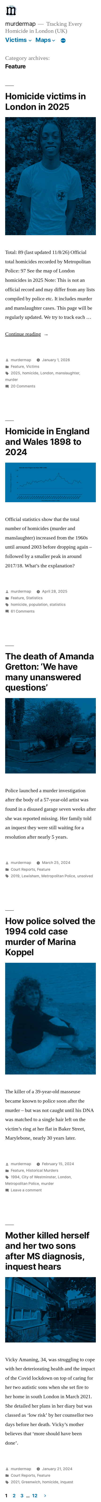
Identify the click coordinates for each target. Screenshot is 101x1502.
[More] (63, 41)
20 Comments (23, 386)
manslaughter (67, 373)
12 (34, 1495)
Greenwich (30, 1482)
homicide (30, 373)
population (38, 604)
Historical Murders (42, 1170)
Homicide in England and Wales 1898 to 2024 (47, 441)
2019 (15, 876)
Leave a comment (26, 1190)
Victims (16, 39)
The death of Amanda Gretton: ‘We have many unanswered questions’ (49, 672)
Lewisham (30, 876)
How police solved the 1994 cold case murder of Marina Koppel (50, 937)
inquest (66, 1482)
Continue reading (27, 334)
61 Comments (23, 611)
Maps (43, 39)
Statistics (34, 598)
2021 (15, 1482)
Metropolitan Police (58, 876)
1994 (15, 1177)
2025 (15, 373)
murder (11, 379)
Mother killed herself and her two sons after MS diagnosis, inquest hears (47, 1251)
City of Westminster (39, 1177)
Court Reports (23, 869)
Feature (17, 366)
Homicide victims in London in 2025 (45, 101)
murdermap (20, 23)
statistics (58, 604)
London (46, 373)
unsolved (85, 876)
